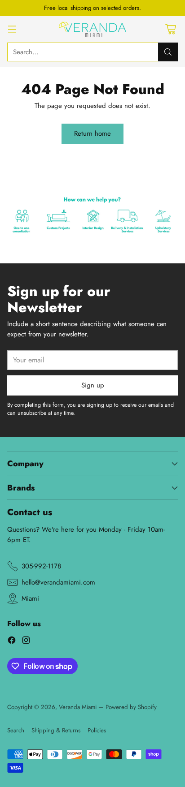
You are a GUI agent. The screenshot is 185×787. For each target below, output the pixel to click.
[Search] (168, 52)
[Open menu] (12, 29)
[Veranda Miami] (92, 29)
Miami (30, 598)
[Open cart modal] (170, 29)
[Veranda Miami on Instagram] (26, 642)
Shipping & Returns (55, 730)
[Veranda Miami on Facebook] (11, 642)
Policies (97, 730)
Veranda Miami (78, 707)
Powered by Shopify (131, 707)
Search (15, 730)
